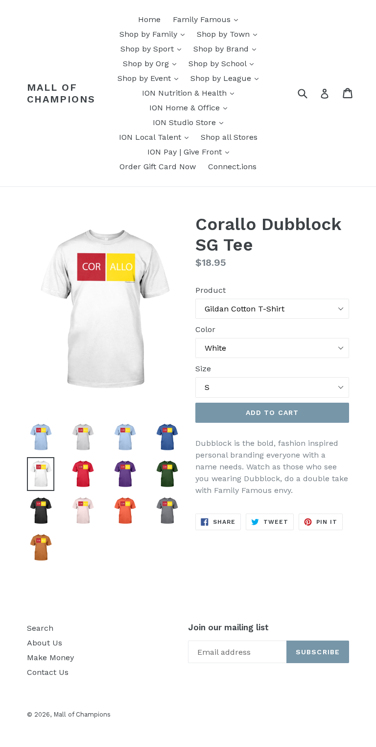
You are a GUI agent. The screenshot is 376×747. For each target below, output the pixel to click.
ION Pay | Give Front (190, 151)
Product (210, 290)
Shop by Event (150, 78)
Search (40, 628)
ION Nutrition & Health (190, 93)
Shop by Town (229, 34)
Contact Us (48, 672)
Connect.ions (232, 166)
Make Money (50, 657)
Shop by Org (152, 63)
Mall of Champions (61, 93)
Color (205, 329)
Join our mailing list (228, 627)
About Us (44, 642)
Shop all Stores (229, 137)
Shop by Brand (227, 48)
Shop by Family (154, 34)
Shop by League (226, 78)
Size (203, 368)
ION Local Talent (156, 137)
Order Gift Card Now (157, 166)
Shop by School (223, 63)
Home (149, 19)
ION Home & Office (190, 107)
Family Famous (208, 19)
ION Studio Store (190, 122)
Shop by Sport (153, 48)
